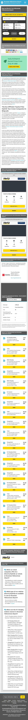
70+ (22, 33)
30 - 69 (14, 33)
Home (5, 700)
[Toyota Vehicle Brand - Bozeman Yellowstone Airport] (6, 275)
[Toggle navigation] (25, 2)
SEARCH (14, 210)
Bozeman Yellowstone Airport (9, 80)
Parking (4, 701)
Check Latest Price (14, 66)
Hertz (14, 585)
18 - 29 (5, 33)
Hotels (8, 701)
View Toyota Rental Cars (16, 277)
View (14, 344)
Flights (9, 700)
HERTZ (13, 104)
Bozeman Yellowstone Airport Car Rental (14, 126)
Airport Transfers (21, 700)
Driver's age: (5, 30)
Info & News (13, 701)
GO (23, 697)
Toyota (18, 112)
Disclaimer (20, 701)
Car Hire (14, 700)
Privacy (25, 701)
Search (14, 39)
